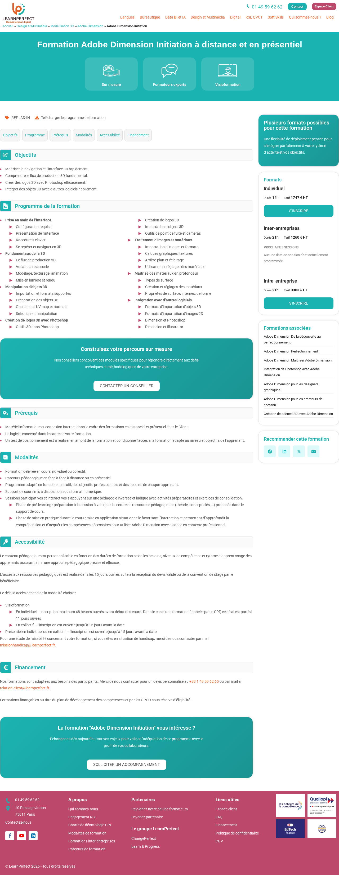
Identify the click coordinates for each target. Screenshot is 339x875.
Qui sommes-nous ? (305, 17)
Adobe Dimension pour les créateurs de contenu (293, 402)
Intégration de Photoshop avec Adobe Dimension (292, 372)
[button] (270, 451)
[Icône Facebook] (9, 835)
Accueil (8, 26)
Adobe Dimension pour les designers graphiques (291, 387)
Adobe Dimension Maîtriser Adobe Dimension (298, 360)
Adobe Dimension (90, 26)
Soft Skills (276, 17)
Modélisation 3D (62, 26)
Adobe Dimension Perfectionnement (291, 351)
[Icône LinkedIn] (33, 835)
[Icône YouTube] (21, 835)
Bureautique (150, 17)
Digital (235, 17)
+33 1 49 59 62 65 (204, 681)
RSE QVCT (254, 17)
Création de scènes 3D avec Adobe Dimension (298, 414)
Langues (127, 17)
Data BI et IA (175, 17)
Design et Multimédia (208, 17)
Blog (330, 17)
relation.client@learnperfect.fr (24, 688)
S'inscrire (298, 211)
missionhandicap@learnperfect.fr (27, 645)
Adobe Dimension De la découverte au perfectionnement (292, 339)
